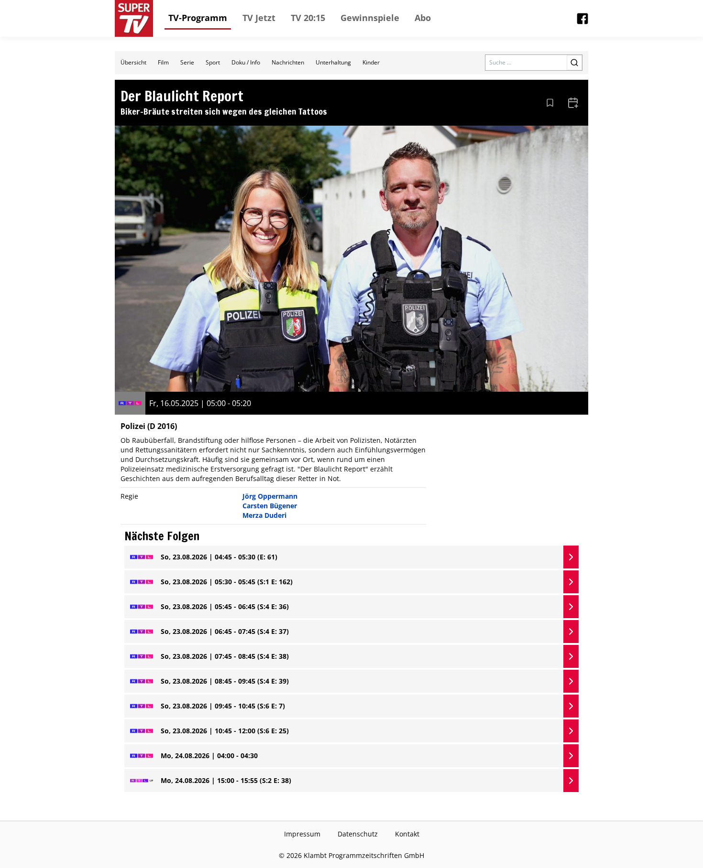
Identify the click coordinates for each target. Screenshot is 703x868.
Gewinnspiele (370, 17)
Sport (213, 62)
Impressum (302, 833)
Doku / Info (245, 62)
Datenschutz (358, 833)
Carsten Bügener (269, 505)
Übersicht (133, 62)
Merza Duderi (264, 515)
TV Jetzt (258, 17)
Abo (423, 17)
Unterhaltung (333, 62)
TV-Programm (197, 17)
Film (163, 62)
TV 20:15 (308, 17)
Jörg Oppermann (269, 496)
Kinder (371, 62)
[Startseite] (134, 18)
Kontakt (407, 833)
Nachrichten (288, 62)
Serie (187, 62)
